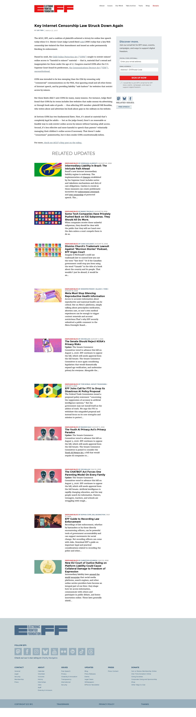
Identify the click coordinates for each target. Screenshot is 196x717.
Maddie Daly (86, 427)
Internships (42, 682)
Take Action (131, 6)
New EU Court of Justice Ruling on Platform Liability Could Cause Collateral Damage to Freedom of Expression (86, 567)
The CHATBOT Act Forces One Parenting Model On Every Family (85, 473)
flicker (63, 651)
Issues (110, 6)
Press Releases (90, 674)
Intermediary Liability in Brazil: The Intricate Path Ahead (86, 167)
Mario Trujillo (87, 211)
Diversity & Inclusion (45, 690)
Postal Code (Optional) (128, 58)
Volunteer (41, 674)
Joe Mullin (85, 339)
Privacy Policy (106, 704)
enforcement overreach (88, 192)
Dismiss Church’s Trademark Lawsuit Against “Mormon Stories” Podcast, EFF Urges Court (87, 249)
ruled (82, 42)
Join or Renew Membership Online (144, 671)
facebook (27, 651)
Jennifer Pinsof (88, 289)
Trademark (63, 704)
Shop (148, 6)
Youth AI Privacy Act (74, 452)
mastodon (18, 651)
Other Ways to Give (138, 685)
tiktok (81, 651)
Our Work (119, 6)
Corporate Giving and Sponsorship (144, 679)
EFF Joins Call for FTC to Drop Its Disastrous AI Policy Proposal (85, 390)
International (65, 682)
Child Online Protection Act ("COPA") (70, 57)
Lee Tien (40, 30)
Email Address (125, 66)
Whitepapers (89, 682)
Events (87, 676)
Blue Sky (45, 651)
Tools (141, 6)
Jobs (39, 685)
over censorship (76, 195)
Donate (156, 6)
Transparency (66, 679)
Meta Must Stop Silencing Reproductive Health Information (85, 295)
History (40, 679)
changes (86, 177)
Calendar (41, 671)
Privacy (63, 674)
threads (90, 651)
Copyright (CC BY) (24, 704)
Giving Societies (137, 676)
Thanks (145, 704)
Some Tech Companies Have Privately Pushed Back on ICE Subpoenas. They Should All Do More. (87, 216)
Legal (16, 674)
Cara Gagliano (87, 244)
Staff (39, 687)
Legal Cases (89, 679)
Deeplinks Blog (71, 163)
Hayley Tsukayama (98, 384)
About (102, 6)
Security (17, 676)
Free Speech (124, 107)
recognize (75, 577)
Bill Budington (98, 515)
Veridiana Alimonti (89, 163)
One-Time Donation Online (141, 674)
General (17, 671)
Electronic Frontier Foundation (53, 10)
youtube (54, 651)
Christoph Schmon (89, 560)
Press (17, 682)
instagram (36, 651)
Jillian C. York (101, 289)
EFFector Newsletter (92, 685)
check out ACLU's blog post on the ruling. (63, 143)
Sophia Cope (86, 515)
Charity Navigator (49, 658)
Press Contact (113, 671)
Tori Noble (85, 384)
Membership (19, 679)
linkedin (72, 651)
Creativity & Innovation (69, 676)
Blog (86, 671)
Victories (41, 676)
